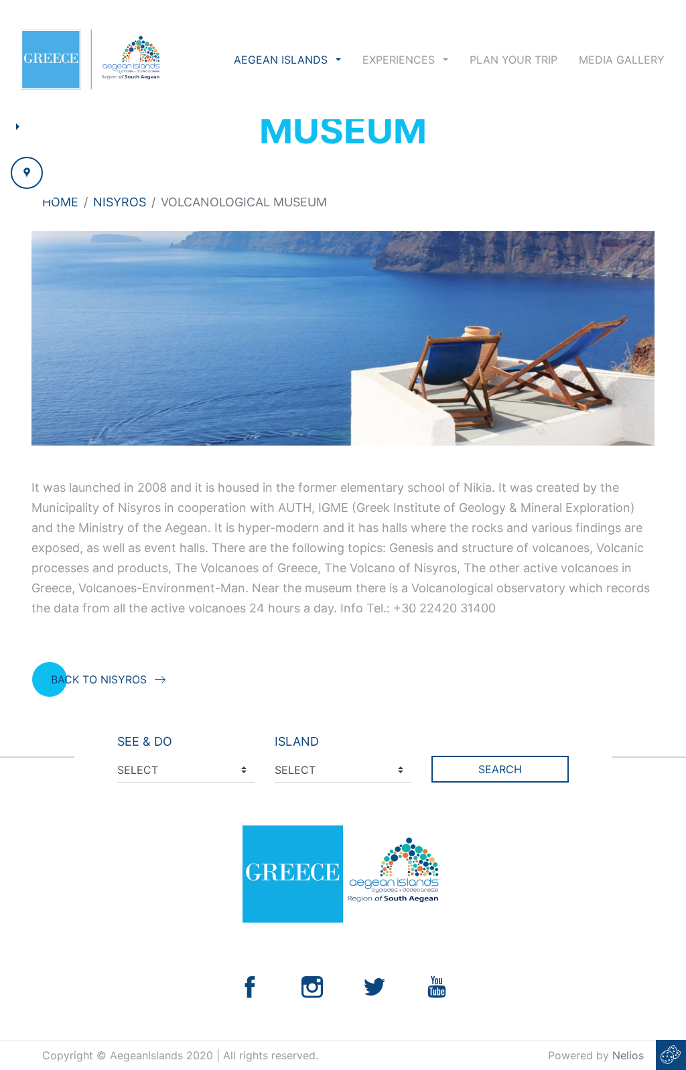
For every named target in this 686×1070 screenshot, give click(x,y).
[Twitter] (374, 986)
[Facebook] (250, 986)
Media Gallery (622, 59)
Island (297, 741)
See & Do (144, 741)
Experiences (400, 59)
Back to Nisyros (99, 679)
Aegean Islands (282, 59)
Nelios (628, 1055)
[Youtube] (437, 986)
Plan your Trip (513, 59)
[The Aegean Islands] (90, 59)
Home (60, 202)
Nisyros (119, 202)
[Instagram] (312, 986)
